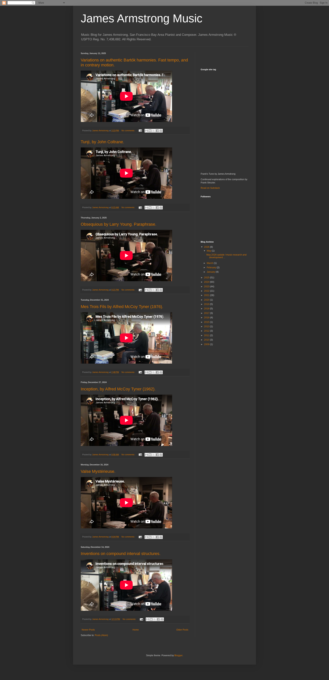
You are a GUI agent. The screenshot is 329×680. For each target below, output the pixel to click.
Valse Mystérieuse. (98, 471)
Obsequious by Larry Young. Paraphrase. (118, 224)
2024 (207, 282)
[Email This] (146, 131)
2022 (207, 291)
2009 (207, 344)
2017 (207, 313)
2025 (207, 277)
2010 (207, 339)
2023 (207, 286)
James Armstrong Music (141, 18)
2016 (207, 317)
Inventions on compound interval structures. (121, 553)
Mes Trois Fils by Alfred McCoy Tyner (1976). (122, 306)
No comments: (128, 130)
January (211, 272)
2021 (207, 295)
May (209, 250)
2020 (207, 300)
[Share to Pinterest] (161, 131)
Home (136, 629)
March (210, 263)
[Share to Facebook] (157, 131)
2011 (207, 335)
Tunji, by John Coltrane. (102, 141)
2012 (207, 331)
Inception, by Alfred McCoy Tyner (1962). (118, 389)
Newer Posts (88, 629)
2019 (207, 304)
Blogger (178, 655)
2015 (207, 322)
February (212, 267)
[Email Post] (140, 130)
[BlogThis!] (150, 131)
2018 (207, 308)
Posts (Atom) (101, 635)
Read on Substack (210, 188)
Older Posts (182, 629)
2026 (207, 247)
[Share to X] (154, 131)
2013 (207, 326)
